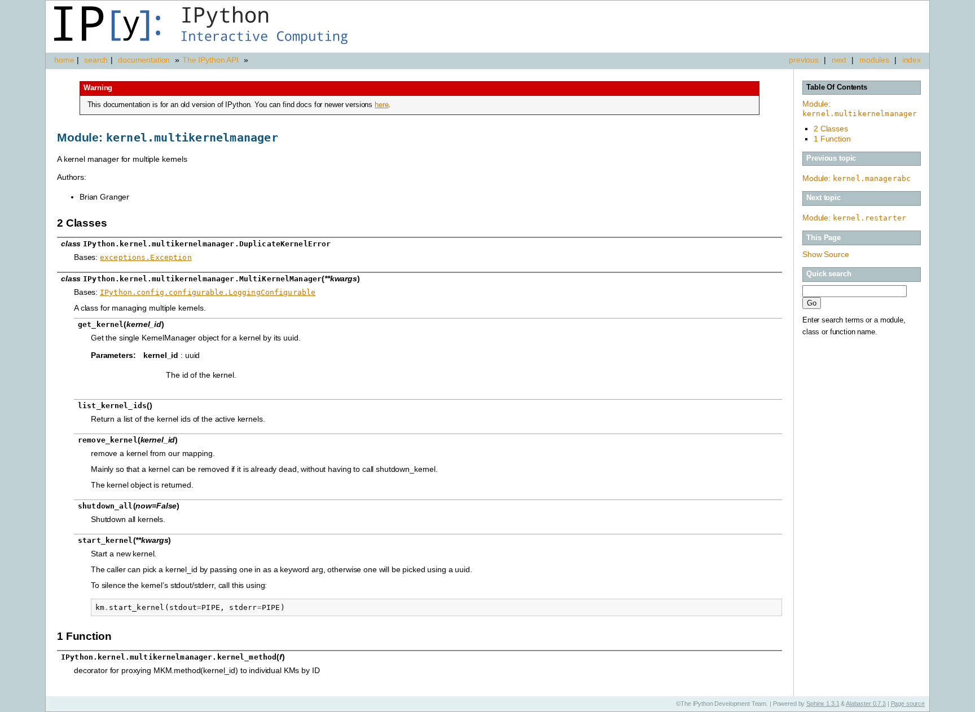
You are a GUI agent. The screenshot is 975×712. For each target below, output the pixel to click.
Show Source (825, 254)
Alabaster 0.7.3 (866, 703)
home (64, 59)
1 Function (832, 138)
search (96, 59)
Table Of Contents (836, 87)
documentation (145, 59)
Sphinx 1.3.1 (822, 703)
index (911, 59)
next (839, 59)
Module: (859, 108)
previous (804, 59)
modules (874, 59)
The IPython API (210, 59)
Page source (908, 703)
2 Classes (831, 128)
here (381, 105)
